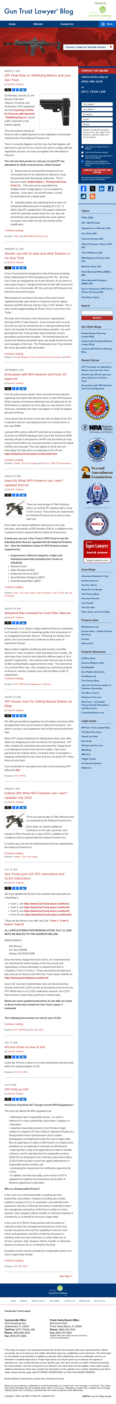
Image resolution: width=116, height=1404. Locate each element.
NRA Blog (86, 750)
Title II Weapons (92, 252)
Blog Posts (100, 1301)
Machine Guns (91, 266)
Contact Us (69, 1301)
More (110, 24)
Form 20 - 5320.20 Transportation (56, 463)
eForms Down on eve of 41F (25, 1047)
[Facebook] (83, 188)
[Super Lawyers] (97, 551)
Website (38, 24)
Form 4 (64, 920)
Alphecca (86, 768)
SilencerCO (87, 643)
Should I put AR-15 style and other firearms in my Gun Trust (96, 377)
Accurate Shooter (90, 598)
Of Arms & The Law (91, 697)
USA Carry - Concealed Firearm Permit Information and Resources (95, 705)
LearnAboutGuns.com (92, 712)
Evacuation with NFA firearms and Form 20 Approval (96, 387)
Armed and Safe (89, 736)
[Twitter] (92, 188)
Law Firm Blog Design (96, 1396)
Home (12, 24)
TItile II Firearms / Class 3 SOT (50, 593)
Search (97, 318)
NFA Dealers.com (90, 627)
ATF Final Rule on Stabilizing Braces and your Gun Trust (96, 368)
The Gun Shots (89, 585)
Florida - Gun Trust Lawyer (25, 463)
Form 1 (54, 920)
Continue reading (14, 230)
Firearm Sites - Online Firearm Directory (96, 633)
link (18, 770)
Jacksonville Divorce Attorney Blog (96, 350)
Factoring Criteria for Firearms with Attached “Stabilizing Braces (20, 114)
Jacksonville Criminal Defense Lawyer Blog (97, 342)
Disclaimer (55, 1301)
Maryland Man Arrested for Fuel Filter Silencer (38, 613)
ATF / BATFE (20, 684)
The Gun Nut (88, 607)
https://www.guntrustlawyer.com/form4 (26, 978)
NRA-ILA (85, 754)
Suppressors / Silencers (40, 684)
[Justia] (110, 188)
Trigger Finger (88, 759)
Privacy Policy (38, 1301)
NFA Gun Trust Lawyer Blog (95, 727)
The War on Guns (90, 693)
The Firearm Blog (90, 594)
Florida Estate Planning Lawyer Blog (93, 335)
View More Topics (90, 297)
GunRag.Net (87, 667)
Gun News (89, 233)
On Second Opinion (91, 763)
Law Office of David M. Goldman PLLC (38, 1396)
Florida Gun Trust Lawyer (18, 1311)
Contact (67, 24)
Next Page (65, 1276)
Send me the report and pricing (97, 171)
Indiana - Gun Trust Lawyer (26, 857)
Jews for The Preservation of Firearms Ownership (96, 687)
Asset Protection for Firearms (48, 357)
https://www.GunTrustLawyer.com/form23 (48, 914)
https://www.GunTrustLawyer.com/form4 (46, 907)
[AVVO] (83, 196)
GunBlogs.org (88, 676)
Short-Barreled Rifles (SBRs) (96, 273)
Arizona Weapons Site (92, 663)
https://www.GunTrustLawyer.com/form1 (46, 903)
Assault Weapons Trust (24, 357)
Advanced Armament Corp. (95, 576)
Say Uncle (86, 741)
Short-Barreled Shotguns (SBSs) (94, 282)
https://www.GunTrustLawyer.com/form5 (46, 911)
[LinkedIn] (101, 188)
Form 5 (9, 924)
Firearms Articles (92, 239)
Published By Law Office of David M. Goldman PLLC (100, 10)
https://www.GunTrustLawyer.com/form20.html (31, 454)
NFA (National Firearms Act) (36, 236)
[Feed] (92, 196)
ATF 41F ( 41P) (36, 1030)
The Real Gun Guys (91, 732)
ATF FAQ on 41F (17, 1089)
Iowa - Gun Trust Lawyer (24, 593)
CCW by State (88, 658)
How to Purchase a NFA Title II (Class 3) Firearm (96, 290)
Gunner (85, 639)
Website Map (84, 1301)
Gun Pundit (87, 603)
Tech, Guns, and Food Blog (95, 612)
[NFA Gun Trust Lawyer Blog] (39, 11)
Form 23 (19, 924)
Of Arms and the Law (92, 745)
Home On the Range (91, 589)
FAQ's (16, 236)
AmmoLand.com (89, 580)
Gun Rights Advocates (93, 672)
